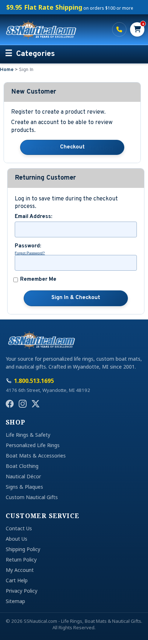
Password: (28, 246)
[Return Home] (55, 29)
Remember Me (38, 279)
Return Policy (21, 559)
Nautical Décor (23, 476)
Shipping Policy (23, 549)
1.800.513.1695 (119, 29)
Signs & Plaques (24, 486)
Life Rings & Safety (28, 434)
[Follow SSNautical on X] (36, 404)
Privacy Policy (21, 590)
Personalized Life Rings (33, 445)
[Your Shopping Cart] (137, 29)
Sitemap (15, 601)
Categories (35, 54)
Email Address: (33, 217)
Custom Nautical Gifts (32, 497)
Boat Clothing (22, 466)
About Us (16, 538)
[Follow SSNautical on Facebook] (10, 404)
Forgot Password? (30, 253)
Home (7, 70)
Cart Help (17, 580)
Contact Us (19, 528)
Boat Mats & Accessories (36, 455)
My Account (20, 569)
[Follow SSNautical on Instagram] (23, 404)
